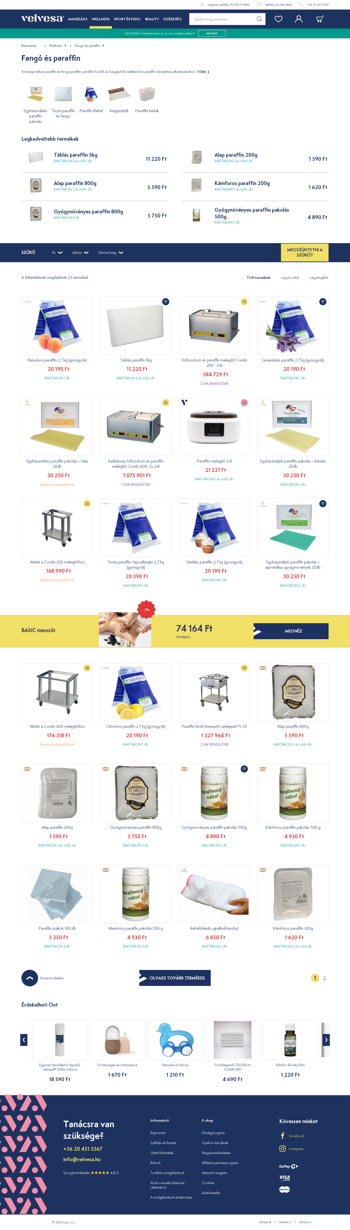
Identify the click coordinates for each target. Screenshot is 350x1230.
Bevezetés (29, 46)
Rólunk (155, 1162)
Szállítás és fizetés (163, 1142)
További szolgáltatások (167, 1172)
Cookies (208, 1182)
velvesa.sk (265, 1222)
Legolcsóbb (290, 277)
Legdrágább (319, 277)
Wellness (55, 46)
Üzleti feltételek (162, 1152)
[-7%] (125, 619)
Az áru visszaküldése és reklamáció (167, 1185)
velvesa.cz (285, 1222)
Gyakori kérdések (215, 1142)
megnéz (293, 631)
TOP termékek (258, 277)
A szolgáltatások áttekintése (171, 1197)
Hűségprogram (213, 1132)
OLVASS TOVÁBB (177, 978)
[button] (326, 1040)
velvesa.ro (305, 1222)
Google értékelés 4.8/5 (91, 1172)
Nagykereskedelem (216, 1152)
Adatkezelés (211, 1192)
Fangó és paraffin (87, 46)
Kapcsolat (157, 1132)
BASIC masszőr (38, 630)
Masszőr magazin (214, 1172)
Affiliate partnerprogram (220, 1162)
